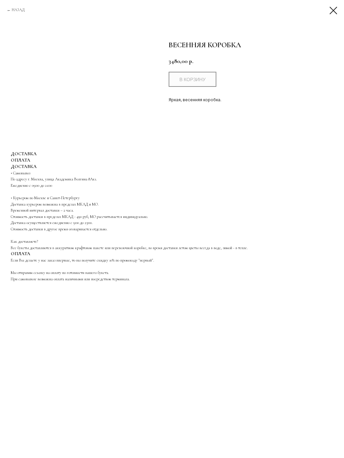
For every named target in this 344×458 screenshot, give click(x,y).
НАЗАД (18, 9)
